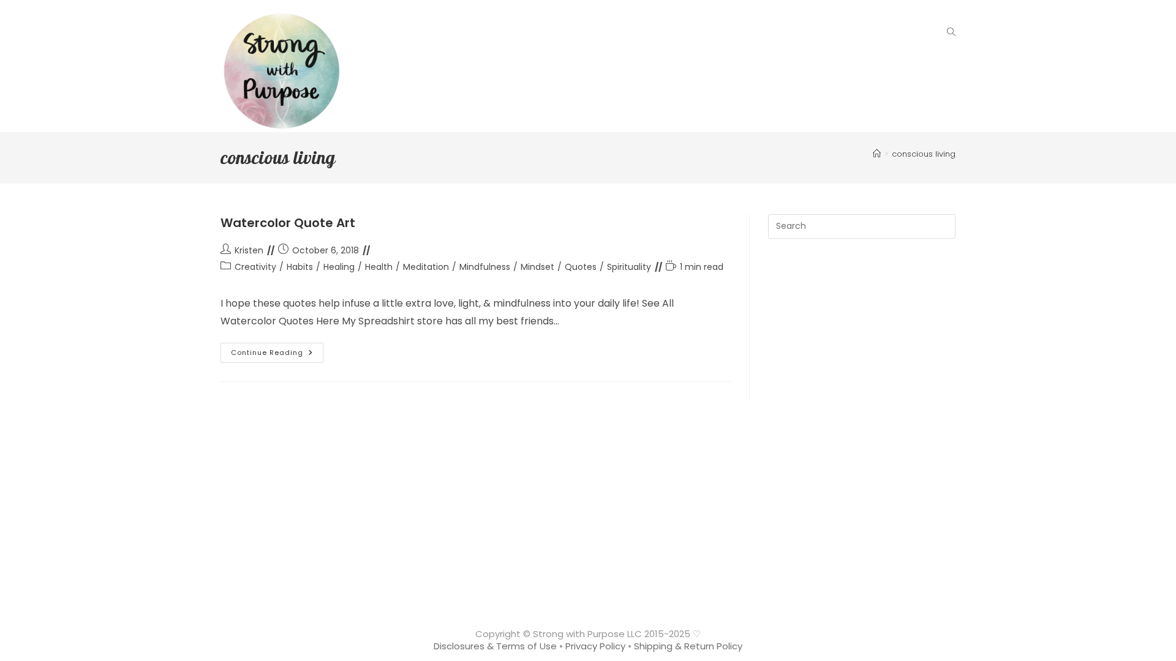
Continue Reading (277, 355)
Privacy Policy (595, 646)
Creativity (255, 267)
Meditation (426, 267)
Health (379, 267)
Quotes (581, 267)
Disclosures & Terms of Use (495, 646)
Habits (300, 267)
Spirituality (629, 267)
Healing (339, 267)
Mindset (537, 267)
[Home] (877, 154)
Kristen (249, 250)
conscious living (924, 154)
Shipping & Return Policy (688, 646)
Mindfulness (484, 267)
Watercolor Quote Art (288, 222)
